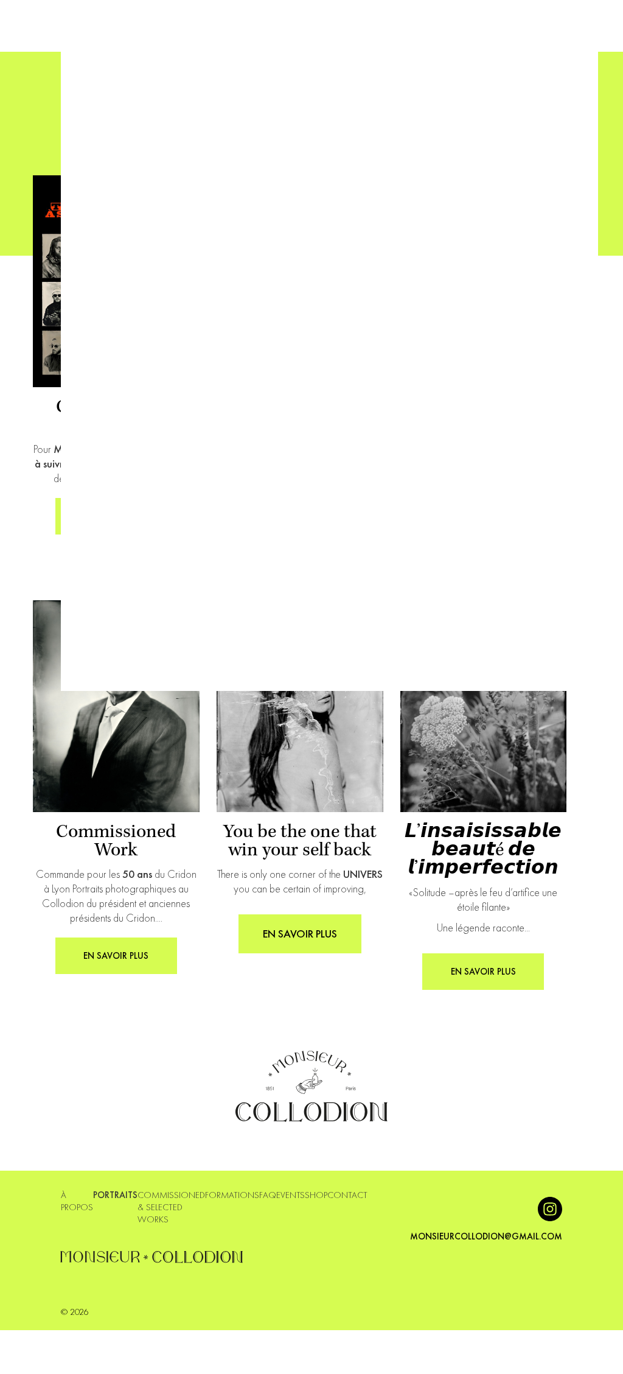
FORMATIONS (232, 1195)
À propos (77, 1201)
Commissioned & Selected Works (171, 1207)
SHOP (316, 1195)
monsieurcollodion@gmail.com (486, 1236)
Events (290, 1195)
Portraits (115, 1195)
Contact (347, 1195)
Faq (267, 1195)
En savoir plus (300, 934)
